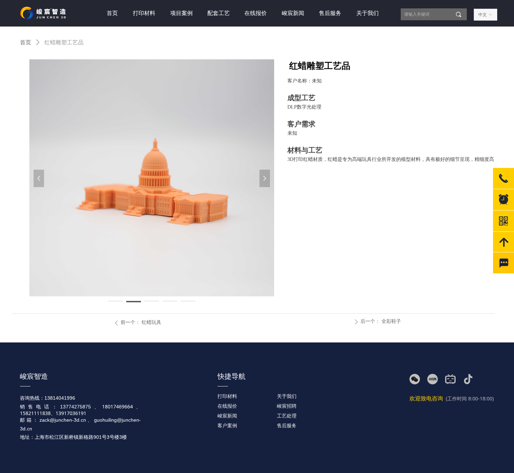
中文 (482, 14)
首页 (25, 42)
